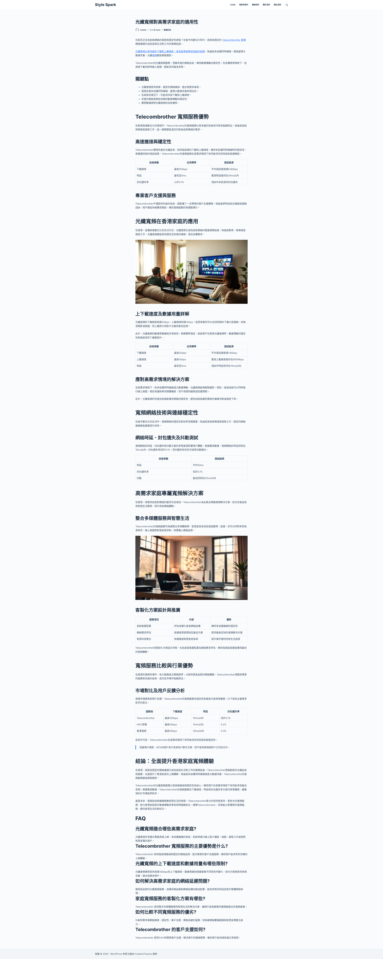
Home (232, 5)
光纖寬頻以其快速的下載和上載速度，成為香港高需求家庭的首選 (170, 51)
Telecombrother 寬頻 (234, 39)
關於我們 (266, 5)
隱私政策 (277, 5)
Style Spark (105, 4)
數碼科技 (167, 30)
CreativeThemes (143, 953)
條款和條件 (243, 5)
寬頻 (154, 55)
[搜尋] (287, 5)
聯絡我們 (255, 5)
